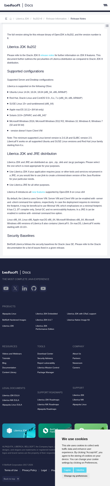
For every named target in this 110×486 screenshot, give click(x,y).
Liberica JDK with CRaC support (81, 314)
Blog (4, 363)
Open (6, 19)
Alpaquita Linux (9, 314)
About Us (77, 354)
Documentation (9, 367)
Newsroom (77, 363)
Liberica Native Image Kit (78, 320)
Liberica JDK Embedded (47, 314)
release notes (47, 55)
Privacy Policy (29, 470)
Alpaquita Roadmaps (46, 409)
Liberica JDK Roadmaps (48, 400)
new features (38, 192)
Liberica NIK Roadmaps (48, 404)
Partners (76, 358)
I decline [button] (80, 470)
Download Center (45, 354)
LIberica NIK (78, 400)
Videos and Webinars (12, 354)
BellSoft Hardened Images (14, 320)
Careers (76, 367)
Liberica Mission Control (48, 367)
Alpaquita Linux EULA (12, 405)
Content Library (9, 372)
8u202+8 (37, 18)
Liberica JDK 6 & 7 (44, 320)
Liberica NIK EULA (10, 400)
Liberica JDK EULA (10, 395)
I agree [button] (67, 470)
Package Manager (45, 372)
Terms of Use (11, 470)
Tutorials (6, 358)
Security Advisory (45, 358)
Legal (44, 470)
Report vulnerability (46, 363)
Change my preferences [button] (75, 476)
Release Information (56, 18)
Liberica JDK (22, 18)
